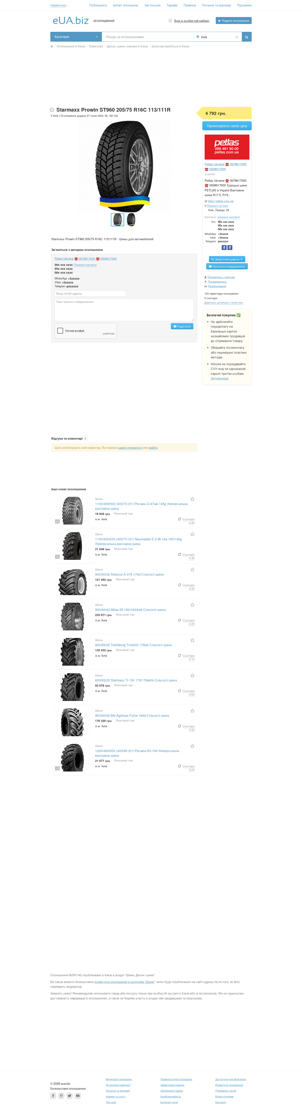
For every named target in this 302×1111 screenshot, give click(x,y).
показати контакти (228, 217)
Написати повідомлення (228, 266)
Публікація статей (225, 1090)
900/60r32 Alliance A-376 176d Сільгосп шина (129, 574)
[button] (67, 5)
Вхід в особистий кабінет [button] (192, 20)
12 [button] (57, 521)
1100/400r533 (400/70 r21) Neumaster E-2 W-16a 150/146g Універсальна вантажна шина (138, 541)
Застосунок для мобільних (230, 1079)
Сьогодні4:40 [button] (189, 521)
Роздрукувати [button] (217, 286)
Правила (190, 5)
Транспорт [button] (96, 46)
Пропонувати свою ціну (227, 125)
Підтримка (244, 5)
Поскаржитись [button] (217, 281)
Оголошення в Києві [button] (71, 46)
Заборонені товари (171, 1090)
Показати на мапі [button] (217, 206)
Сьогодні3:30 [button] (189, 728)
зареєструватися (130, 447)
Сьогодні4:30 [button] (189, 556)
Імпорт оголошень (125, 5)
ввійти (153, 447)
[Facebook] (53, 1095)
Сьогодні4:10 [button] (189, 657)
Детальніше (220, 378)
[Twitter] (69, 1095)
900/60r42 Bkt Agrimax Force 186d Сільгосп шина (132, 715)
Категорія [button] (62, 36)
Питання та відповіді (216, 5)
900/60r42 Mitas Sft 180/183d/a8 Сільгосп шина (130, 609)
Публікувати (98, 5)
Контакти (220, 1102)
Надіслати (183, 326)
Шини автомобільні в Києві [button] (170, 46)
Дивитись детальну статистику (223, 302)
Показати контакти (85, 265)
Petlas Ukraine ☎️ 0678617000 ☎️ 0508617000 (86, 258)
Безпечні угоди (169, 1102)
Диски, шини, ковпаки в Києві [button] (127, 46)
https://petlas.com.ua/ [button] (221, 201)
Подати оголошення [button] (235, 20)
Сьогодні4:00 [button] (189, 692)
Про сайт (111, 1102)
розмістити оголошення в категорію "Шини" (125, 982)
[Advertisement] (151, 78)
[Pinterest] (61, 1095)
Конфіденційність (170, 1096)
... (229, 195)
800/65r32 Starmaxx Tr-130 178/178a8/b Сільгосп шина (136, 680)
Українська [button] (58, 5)
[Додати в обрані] (52, 110)
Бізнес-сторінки (224, 1096)
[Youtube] (78, 1095)
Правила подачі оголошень (176, 1079)
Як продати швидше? (118, 1085)
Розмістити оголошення (229, 1085)
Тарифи (172, 5)
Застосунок (152, 5)
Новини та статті (116, 1096)
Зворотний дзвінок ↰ (228, 259)
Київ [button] (204, 37)
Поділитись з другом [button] (221, 277)
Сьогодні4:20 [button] (189, 587)
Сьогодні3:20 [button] (189, 768)
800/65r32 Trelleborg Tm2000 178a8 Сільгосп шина (133, 644)
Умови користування (172, 1085)
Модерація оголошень (119, 1079)
